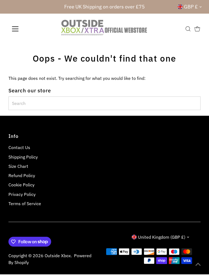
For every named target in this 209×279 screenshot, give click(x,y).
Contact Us (19, 147)
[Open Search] (188, 28)
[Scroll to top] (198, 264)
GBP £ (191, 7)
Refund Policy (21, 175)
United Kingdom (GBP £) (161, 237)
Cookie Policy (21, 184)
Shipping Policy (23, 157)
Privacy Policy (22, 194)
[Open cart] (197, 28)
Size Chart (18, 166)
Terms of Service (24, 203)
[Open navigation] (31, 29)
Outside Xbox (58, 255)
